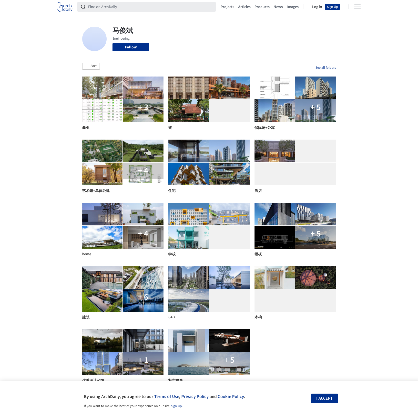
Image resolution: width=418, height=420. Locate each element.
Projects (227, 7)
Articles (244, 7)
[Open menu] (357, 7)
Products (262, 7)
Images (293, 7)
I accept (324, 398)
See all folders (326, 67)
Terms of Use (166, 396)
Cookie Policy (231, 396)
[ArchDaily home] (64, 7)
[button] (91, 66)
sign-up (176, 406)
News (278, 7)
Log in (317, 7)
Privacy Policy (195, 396)
